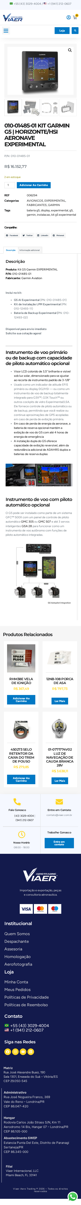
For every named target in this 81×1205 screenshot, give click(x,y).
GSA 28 (27, 526)
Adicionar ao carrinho (34, 185)
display (45, 210)
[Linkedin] (30, 1051)
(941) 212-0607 (25, 820)
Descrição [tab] (11, 250)
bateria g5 (33, 210)
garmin (31, 214)
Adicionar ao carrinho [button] (21, 700)
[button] (6, 30)
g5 (71, 210)
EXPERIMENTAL (54, 200)
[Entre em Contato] (59, 801)
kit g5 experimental (63, 214)
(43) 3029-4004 (24, 815)
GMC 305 (27, 521)
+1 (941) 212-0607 (27, 1030)
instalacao (43, 214)
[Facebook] (7, 1051)
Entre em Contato (59, 810)
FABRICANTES (37, 205)
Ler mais (60, 701)
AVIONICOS (35, 200)
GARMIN (54, 205)
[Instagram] (15, 1051)
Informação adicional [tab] (29, 250)
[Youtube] (23, 1051)
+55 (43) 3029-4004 (30, 1025)
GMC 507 (44, 521)
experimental (59, 210)
